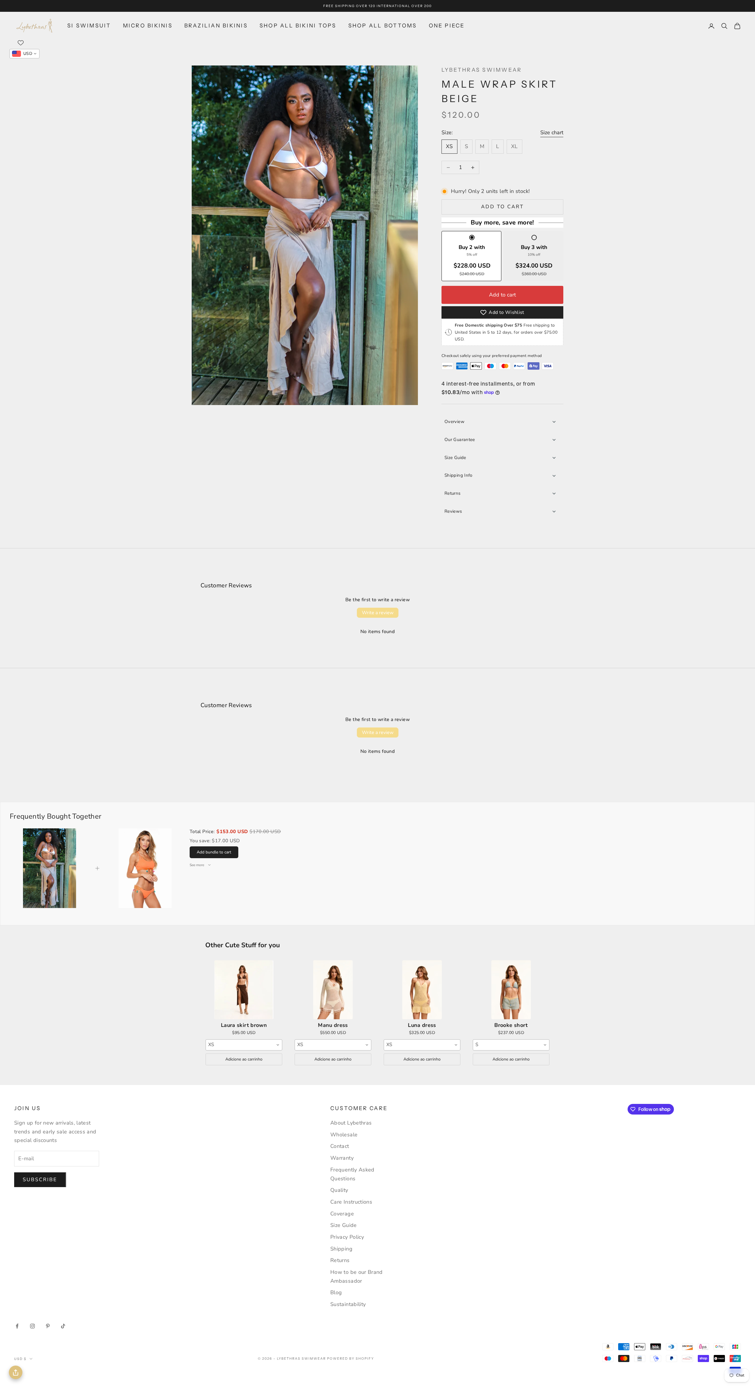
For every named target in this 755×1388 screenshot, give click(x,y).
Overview (454, 422)
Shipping (341, 1248)
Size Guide (455, 458)
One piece (447, 25)
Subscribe (40, 1179)
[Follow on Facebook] (17, 1326)
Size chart (551, 132)
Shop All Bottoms (382, 25)
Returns (452, 493)
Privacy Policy (347, 1236)
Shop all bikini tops (298, 25)
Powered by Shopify (350, 1358)
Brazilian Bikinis (216, 25)
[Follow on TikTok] (63, 1326)
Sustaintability (348, 1304)
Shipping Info (458, 475)
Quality (339, 1190)
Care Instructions (351, 1201)
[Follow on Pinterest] (48, 1326)
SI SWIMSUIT (89, 25)
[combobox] (244, 1045)
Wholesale (343, 1134)
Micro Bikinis (148, 25)
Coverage (342, 1213)
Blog (336, 1292)
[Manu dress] (333, 989)
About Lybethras (351, 1122)
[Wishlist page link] (21, 43)
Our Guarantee (459, 440)
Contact (339, 1146)
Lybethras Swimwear (481, 70)
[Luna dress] (422, 989)
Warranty (342, 1157)
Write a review (377, 612)
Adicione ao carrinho (243, 1059)
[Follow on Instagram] (32, 1326)
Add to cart (502, 206)
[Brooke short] (511, 989)
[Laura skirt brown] (244, 989)
